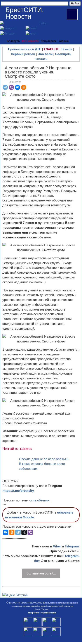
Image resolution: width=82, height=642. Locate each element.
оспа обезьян (39, 500)
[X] (24, 532)
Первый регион (23, 54)
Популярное (49, 41)
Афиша (64, 41)
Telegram (72, 546)
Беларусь (13, 41)
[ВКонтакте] (17, 87)
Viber (57, 546)
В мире (66, 49)
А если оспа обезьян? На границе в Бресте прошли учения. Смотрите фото (38, 72)
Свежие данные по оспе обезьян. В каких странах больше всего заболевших (44, 463)
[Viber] (11, 87)
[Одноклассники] (23, 87)
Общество (15, 82)
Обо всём (45, 54)
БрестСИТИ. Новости (24, 13)
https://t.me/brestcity (18, 490)
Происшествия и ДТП (24, 49)
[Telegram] (5, 87)
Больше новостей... (41, 573)
